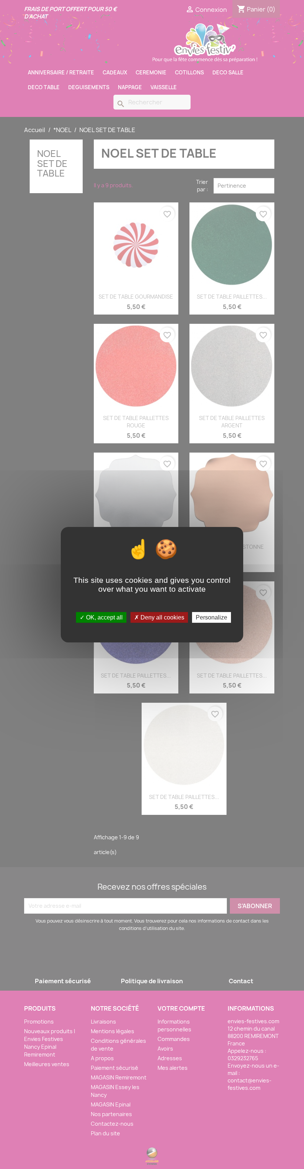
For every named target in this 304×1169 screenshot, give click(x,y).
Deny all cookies (161, 617)
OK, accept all (104, 617)
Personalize (211, 617)
